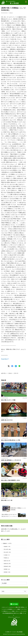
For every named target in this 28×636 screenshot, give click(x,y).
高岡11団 (6, 560)
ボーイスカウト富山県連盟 (16, 632)
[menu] (26, 1)
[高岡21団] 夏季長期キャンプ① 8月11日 (11, 460)
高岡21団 (16, 373)
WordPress (23, 634)
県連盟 (5, 557)
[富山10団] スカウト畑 (6, 500)
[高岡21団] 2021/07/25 (6, 420)
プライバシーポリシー (14, 617)
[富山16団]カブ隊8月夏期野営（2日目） (11, 480)
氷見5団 (5, 555)
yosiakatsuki (13, 634)
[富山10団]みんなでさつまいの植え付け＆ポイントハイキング (9, 515)
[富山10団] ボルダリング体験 (8, 400)
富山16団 (6, 552)
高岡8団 (5, 569)
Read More (4, 359)
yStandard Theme (6, 634)
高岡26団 (6, 566)
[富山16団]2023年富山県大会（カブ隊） (11, 440)
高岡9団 (5, 572)
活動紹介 (11, 12)
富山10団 (6, 549)
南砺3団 (5, 546)
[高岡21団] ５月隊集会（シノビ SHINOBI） (18, 508)
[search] (25, 591)
